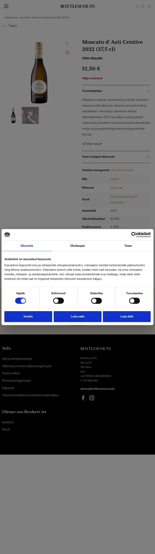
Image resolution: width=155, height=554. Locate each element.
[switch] (58, 301)
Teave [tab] (128, 245)
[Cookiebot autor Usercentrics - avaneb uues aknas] (134, 234)
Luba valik (77, 316)
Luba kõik (126, 316)
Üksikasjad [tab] (77, 245)
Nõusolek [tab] (27, 245)
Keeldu (28, 316)
